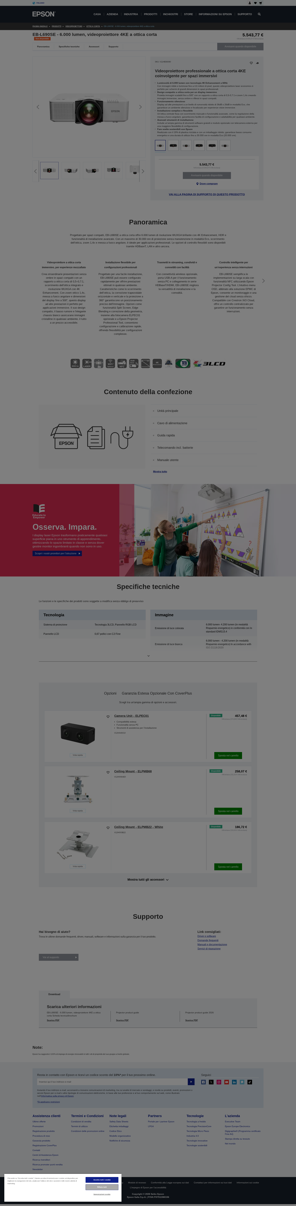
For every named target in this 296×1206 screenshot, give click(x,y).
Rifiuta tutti (102, 1187)
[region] (62, 1187)
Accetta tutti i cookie (102, 1180)
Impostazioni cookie (102, 1194)
